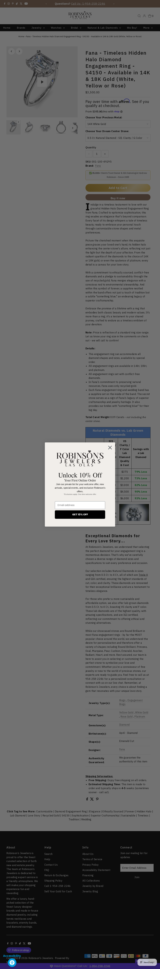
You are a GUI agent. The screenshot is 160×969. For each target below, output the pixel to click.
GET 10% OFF (80, 514)
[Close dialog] (110, 447)
